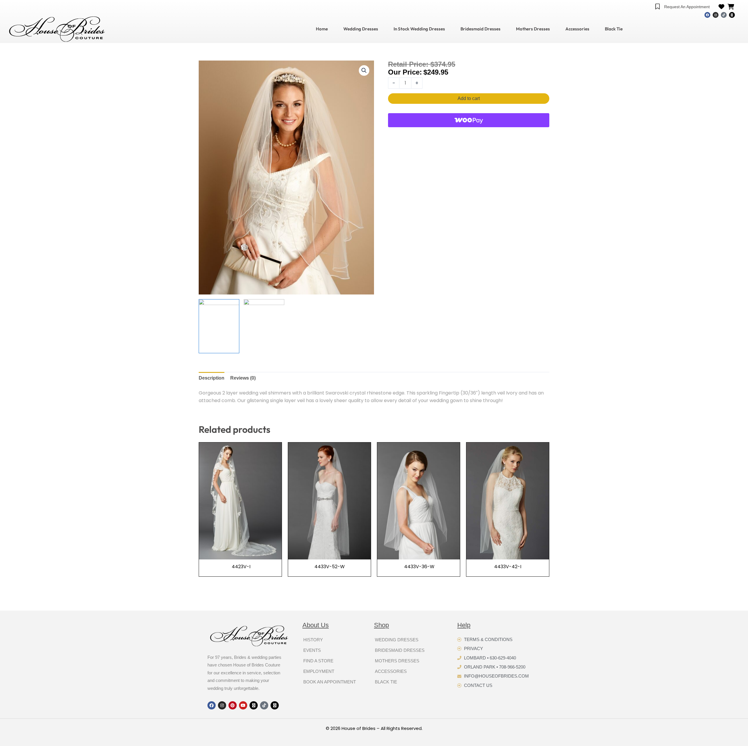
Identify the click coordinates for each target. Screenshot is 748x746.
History (313, 639)
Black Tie (614, 29)
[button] (364, 70)
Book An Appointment (329, 681)
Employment (318, 671)
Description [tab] (211, 377)
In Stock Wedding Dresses (419, 29)
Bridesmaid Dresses (480, 29)
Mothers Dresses (533, 29)
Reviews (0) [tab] (243, 377)
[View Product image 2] (264, 326)
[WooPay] (468, 120)
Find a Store (318, 660)
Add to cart (469, 98)
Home (322, 29)
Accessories (577, 29)
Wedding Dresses (360, 29)
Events (312, 650)
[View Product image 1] (219, 326)
